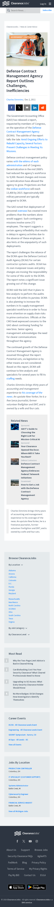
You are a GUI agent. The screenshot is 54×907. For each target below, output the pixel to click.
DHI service (27, 902)
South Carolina (14, 615)
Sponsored (25, 425)
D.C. (10, 583)
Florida (11, 587)
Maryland (12, 593)
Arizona (12, 574)
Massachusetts (14, 599)
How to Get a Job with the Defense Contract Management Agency (30, 491)
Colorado (12, 580)
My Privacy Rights (38, 868)
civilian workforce (20, 188)
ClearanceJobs (12, 27)
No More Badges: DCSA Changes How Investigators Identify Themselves (28, 696)
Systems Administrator (18, 785)
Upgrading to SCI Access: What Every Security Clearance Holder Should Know (28, 684)
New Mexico (13, 602)
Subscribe (47, 10)
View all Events (15, 744)
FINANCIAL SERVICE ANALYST (20, 803)
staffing (10, 378)
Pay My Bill (13, 875)
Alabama (12, 570)
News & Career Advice (28, 27)
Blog (24, 862)
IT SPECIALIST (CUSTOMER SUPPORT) (24, 777)
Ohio (11, 612)
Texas (11, 618)
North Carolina (14, 605)
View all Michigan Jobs (18, 811)
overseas (22, 210)
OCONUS (12, 609)
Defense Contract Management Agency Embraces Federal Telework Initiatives (30, 470)
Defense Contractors (29, 460)
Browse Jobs (41, 850)
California (12, 577)
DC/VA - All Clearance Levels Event (23, 725)
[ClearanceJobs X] (23, 841)
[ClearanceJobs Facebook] (17, 841)
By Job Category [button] (16, 628)
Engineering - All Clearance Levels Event (25, 730)
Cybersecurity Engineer (18, 794)
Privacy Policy (39, 862)
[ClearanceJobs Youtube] (30, 841)
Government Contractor (23, 37)
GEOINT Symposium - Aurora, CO (22, 735)
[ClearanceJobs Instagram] (36, 841)
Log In (43, 3)
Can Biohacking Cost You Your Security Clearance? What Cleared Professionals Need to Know (29, 672)
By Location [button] (14, 564)
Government (26, 481)
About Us (11, 850)
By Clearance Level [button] (18, 634)
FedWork (12, 862)
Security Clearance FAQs (20, 856)
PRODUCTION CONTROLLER (20, 768)
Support (25, 850)
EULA (43, 875)
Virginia (12, 622)
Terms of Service (15, 868)
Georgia (12, 590)
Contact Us (29, 875)
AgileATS (42, 856)
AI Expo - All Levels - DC (18, 739)
